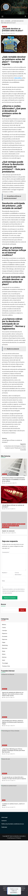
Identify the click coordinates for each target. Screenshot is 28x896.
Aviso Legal (4, 817)
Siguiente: (15, 447)
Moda (3, 651)
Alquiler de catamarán (8, 531)
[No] (26, 890)
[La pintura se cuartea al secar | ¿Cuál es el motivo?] (14, 793)
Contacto (3, 820)
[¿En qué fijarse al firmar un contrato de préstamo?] (14, 494)
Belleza (4, 524)
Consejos (4, 630)
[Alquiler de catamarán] (14, 520)
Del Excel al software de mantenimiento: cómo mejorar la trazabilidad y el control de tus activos (13, 479)
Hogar (18, 524)
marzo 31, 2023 (10, 508)
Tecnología (5, 663)
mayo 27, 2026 (10, 725)
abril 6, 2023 (10, 33)
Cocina (4, 627)
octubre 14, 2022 (10, 532)
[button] (2, 16)
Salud (17, 525)
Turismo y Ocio (6, 527)
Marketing (23, 524)
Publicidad (4, 827)
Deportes (9, 524)
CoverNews (10, 838)
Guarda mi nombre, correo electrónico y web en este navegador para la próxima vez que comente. (13, 591)
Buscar (3, 604)
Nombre (4, 572)
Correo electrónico (18, 573)
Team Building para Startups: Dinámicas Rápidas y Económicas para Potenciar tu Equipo (12, 722)
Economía (4, 26)
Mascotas (5, 525)
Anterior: (12, 440)
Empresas (4, 639)
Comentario (6, 552)
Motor (9, 525)
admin (4, 33)
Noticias (13, 525)
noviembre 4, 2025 (10, 483)
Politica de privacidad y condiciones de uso (12, 824)
